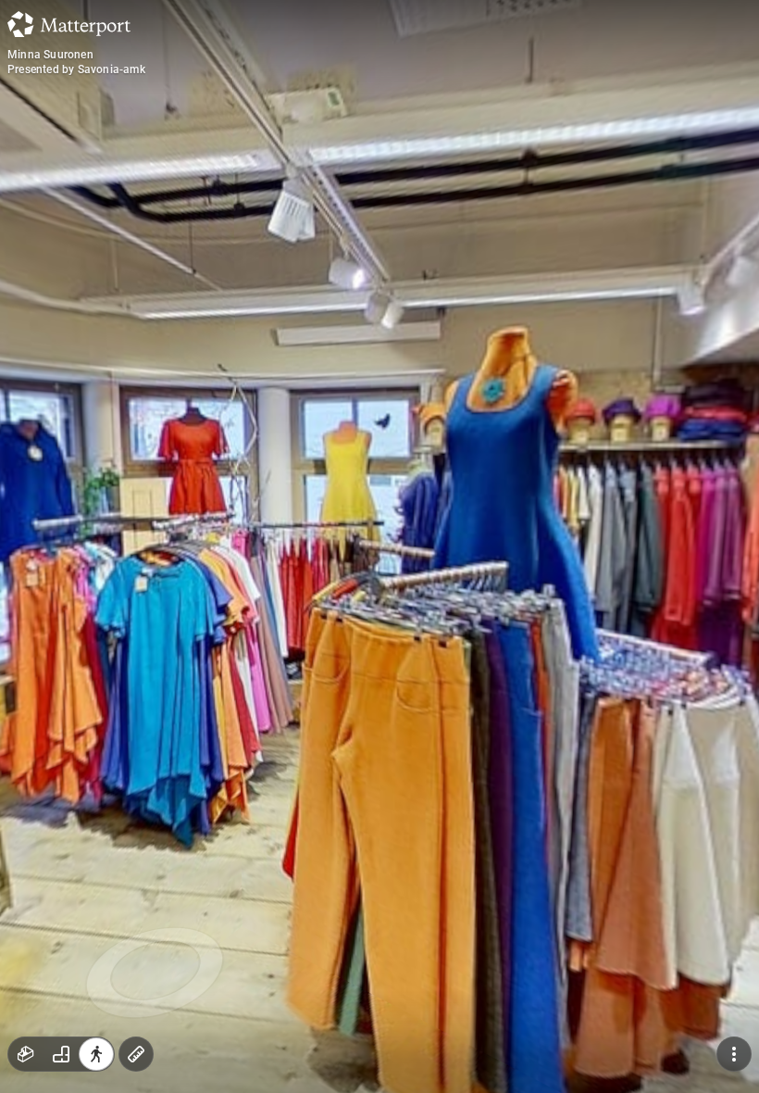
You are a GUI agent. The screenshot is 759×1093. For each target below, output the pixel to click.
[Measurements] (136, 1054)
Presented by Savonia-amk (76, 69)
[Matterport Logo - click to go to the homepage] (69, 24)
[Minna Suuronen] (379, 546)
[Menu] (734, 1054)
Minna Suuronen (50, 54)
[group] (61, 1054)
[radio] (26, 1054)
